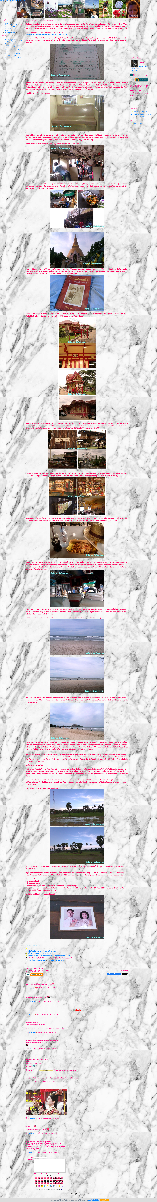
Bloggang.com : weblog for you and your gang (12, 0)
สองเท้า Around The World (12, 27)
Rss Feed (134, 70)
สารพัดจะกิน (8, 29)
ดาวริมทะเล (32, 1032)
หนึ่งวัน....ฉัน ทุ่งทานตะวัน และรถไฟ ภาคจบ (41, 951)
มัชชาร (35, 1070)
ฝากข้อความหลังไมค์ (137, 69)
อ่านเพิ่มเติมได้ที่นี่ (93, 1200)
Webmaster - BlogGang (140, 111)
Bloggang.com (138, 123)
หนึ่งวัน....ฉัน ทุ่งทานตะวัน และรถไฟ (39, 953)
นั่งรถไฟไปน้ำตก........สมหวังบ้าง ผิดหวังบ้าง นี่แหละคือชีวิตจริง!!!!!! (49, 955)
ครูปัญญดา (32, 988)
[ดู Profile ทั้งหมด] (144, 66)
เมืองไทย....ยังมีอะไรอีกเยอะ (12, 25)
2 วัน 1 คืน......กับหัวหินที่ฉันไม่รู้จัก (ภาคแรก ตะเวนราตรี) (46, 960)
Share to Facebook (114, 974)
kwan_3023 (32, 1133)
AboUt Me (8, 30)
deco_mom (32, 1014)
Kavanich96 (32, 1118)
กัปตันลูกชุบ (32, 1001)
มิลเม (30, 1048)
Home (6, 23)
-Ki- (30, 1082)
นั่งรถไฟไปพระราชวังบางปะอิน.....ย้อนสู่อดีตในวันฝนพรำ (13, 46)
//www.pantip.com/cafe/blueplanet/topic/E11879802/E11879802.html (46, 34)
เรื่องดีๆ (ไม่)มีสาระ (10, 32)
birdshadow (32, 1152)
